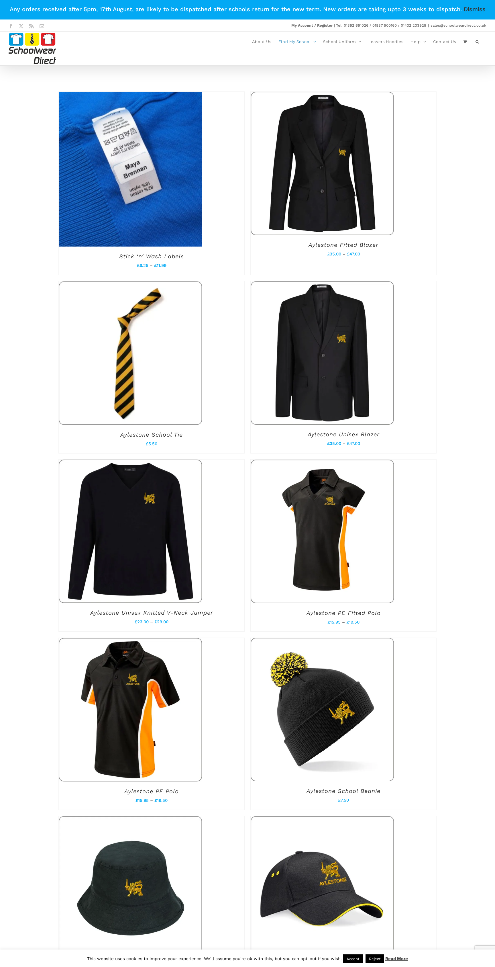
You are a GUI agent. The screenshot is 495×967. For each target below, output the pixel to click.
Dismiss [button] (475, 9)
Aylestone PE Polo (151, 791)
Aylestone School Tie (151, 434)
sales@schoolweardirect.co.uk (458, 25)
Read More (396, 958)
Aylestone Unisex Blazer (344, 434)
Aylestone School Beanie (343, 791)
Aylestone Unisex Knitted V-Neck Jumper (151, 612)
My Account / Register (312, 25)
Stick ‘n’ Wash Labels (151, 256)
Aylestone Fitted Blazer (343, 244)
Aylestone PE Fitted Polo (344, 612)
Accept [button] (353, 959)
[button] (477, 42)
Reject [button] (374, 959)
